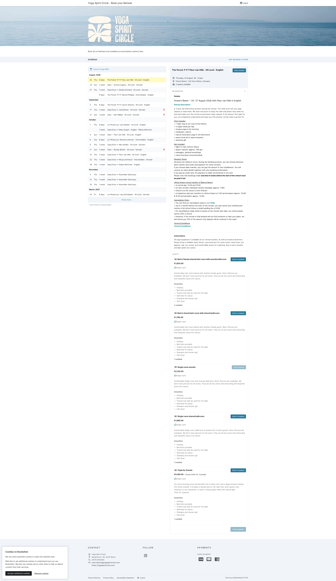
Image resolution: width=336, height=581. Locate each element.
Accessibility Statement (125, 578)
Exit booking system (238, 59)
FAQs (212, 203)
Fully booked (238, 367)
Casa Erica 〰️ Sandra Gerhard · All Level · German (127, 90)
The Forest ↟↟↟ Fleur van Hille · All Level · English (128, 80)
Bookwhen (238, 578)
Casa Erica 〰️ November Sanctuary (121, 174)
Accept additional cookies (18, 573)
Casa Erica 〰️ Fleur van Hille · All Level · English (126, 155)
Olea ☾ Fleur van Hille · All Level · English (124, 135)
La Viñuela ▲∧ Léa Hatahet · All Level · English (126, 125)
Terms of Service (94, 578)
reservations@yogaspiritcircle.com (106, 562)
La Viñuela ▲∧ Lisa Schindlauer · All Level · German (128, 194)
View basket (238, 529)
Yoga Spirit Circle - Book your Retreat (110, 3)
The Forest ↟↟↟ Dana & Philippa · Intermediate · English (130, 95)
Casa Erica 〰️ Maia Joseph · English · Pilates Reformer (129, 130)
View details (239, 70)
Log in (245, 3)
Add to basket (238, 259)
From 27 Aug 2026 (101, 69)
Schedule (92, 59)
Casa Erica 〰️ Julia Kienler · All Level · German (126, 110)
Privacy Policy (108, 578)
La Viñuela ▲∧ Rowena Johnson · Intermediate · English (130, 140)
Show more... (127, 200)
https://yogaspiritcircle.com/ (103, 565)
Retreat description (182, 105)
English (142, 578)
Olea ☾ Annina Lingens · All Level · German (125, 85)
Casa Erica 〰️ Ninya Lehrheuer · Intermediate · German (130, 160)
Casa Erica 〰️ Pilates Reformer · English (123, 165)
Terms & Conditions (182, 226)
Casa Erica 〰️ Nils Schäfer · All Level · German (126, 145)
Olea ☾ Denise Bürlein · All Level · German (124, 150)
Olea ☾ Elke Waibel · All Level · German (123, 115)
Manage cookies (41, 573)
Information (177, 91)
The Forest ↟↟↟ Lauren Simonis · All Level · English (128, 105)
